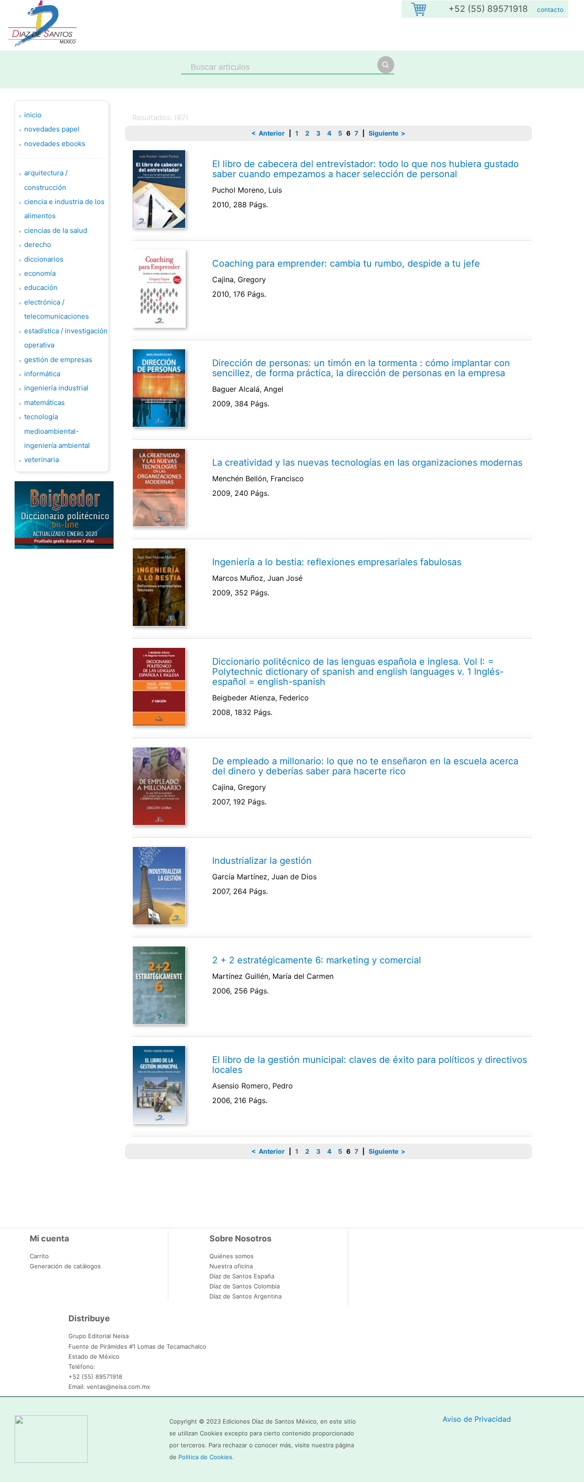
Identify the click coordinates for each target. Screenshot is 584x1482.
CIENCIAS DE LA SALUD (55, 230)
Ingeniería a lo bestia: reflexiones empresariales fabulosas (336, 562)
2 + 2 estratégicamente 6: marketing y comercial (316, 960)
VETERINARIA (41, 459)
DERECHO (37, 244)
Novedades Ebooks (54, 143)
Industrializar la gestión (262, 860)
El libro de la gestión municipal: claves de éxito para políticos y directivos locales (369, 1064)
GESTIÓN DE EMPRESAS (58, 359)
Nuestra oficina (231, 1266)
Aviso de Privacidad (477, 1419)
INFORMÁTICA (42, 373)
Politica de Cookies (205, 1457)
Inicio (33, 114)
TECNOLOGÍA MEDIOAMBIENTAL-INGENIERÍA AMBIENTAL (57, 431)
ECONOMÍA (40, 273)
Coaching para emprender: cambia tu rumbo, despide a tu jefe (346, 263)
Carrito (39, 1256)
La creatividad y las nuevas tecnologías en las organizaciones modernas (367, 462)
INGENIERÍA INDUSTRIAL (56, 388)
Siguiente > (387, 133)
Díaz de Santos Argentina (245, 1296)
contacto (550, 9)
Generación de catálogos (65, 1266)
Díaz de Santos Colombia (244, 1286)
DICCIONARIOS (43, 259)
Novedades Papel (51, 129)
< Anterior (268, 133)
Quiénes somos (231, 1256)
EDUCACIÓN (40, 287)
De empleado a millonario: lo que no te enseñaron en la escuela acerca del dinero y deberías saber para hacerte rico (365, 766)
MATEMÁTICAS (44, 402)
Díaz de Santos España (241, 1276)
